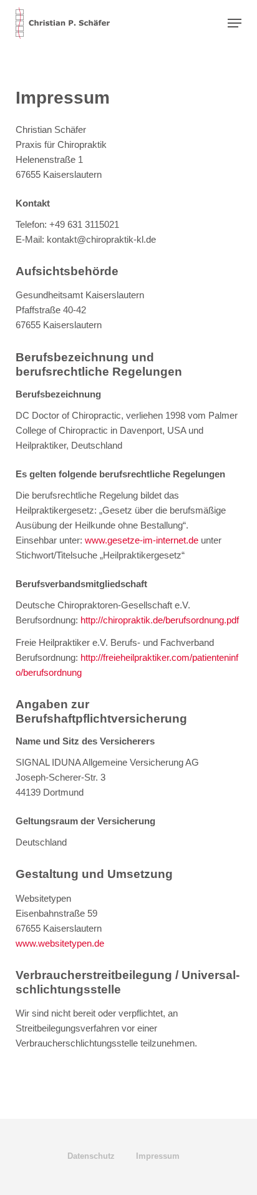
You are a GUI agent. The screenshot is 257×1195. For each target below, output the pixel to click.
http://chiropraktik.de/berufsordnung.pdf (159, 620)
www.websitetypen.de (60, 943)
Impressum (158, 1156)
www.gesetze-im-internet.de (141, 540)
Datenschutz (91, 1156)
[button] (234, 23)
